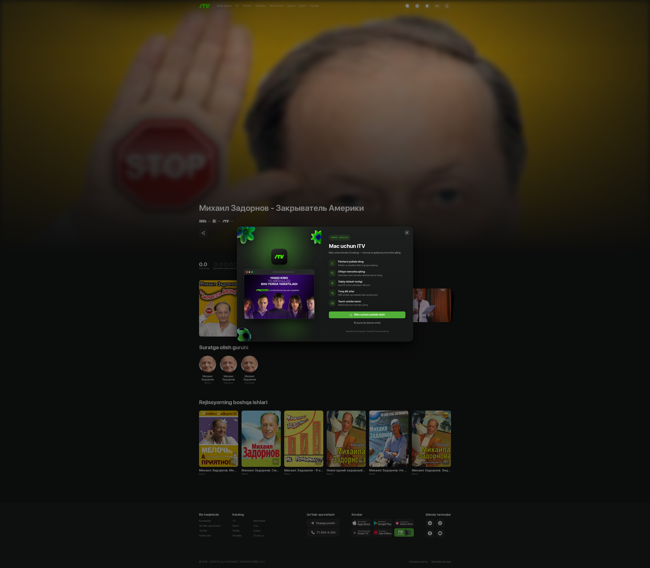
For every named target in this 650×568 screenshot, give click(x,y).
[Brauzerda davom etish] (407, 233)
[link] (367, 314)
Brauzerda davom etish (367, 322)
